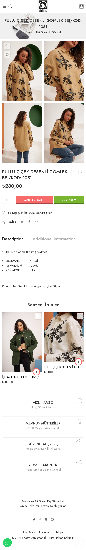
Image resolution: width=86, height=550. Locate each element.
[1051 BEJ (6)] (22, 133)
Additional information (54, 239)
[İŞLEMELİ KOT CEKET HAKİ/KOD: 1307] (22, 342)
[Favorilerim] (7, 46)
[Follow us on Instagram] (52, 519)
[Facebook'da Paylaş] (29, 222)
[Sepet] (81, 6)
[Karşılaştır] (7, 54)
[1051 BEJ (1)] (64, 133)
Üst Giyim (42, 32)
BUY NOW (69, 200)
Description (13, 239)
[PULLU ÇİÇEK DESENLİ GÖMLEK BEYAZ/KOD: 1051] (64, 337)
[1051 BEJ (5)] (64, 71)
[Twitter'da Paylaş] (22, 222)
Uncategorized (38, 286)
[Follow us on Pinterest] (46, 519)
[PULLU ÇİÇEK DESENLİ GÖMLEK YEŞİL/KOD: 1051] (73, 172)
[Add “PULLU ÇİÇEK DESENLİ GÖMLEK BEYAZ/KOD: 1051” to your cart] (78, 361)
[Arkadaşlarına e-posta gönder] (36, 222)
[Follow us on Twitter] (34, 519)
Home (28, 32)
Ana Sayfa (29, 532)
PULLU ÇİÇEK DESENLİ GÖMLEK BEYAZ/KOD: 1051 (64, 367)
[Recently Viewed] (79, 542)
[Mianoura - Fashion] (43, 6)
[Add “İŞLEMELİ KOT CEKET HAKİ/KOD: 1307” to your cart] (36, 371)
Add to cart (34, 200)
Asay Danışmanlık (35, 538)
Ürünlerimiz (45, 532)
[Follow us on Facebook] (40, 519)
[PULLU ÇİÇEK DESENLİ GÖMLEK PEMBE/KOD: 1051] (81, 172)
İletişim (59, 532)
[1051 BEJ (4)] (22, 71)
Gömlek (56, 32)
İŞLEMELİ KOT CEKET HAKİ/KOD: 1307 (22, 377)
